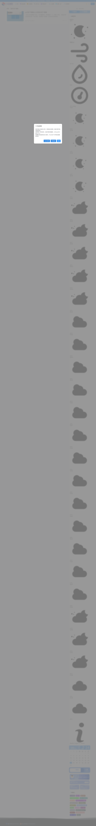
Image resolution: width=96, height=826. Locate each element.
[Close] (60, 126)
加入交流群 (47, 140)
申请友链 (53, 140)
